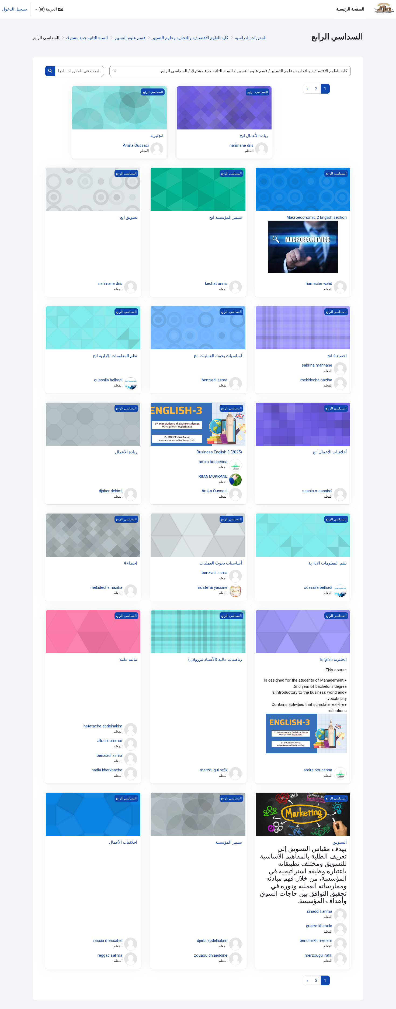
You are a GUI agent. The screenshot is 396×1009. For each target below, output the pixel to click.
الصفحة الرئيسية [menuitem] (350, 9)
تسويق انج (128, 217)
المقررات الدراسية (250, 37)
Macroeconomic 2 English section (317, 217)
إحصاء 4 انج (337, 355)
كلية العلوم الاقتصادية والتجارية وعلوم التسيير (190, 37)
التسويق (340, 842)
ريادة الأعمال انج (254, 135)
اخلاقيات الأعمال (123, 842)
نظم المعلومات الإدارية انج (115, 355)
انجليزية (156, 135)
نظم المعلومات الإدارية (327, 563)
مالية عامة (128, 659)
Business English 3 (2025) (219, 452)
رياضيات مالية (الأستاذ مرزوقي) (215, 659)
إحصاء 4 (130, 563)
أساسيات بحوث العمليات (221, 563)
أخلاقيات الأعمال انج (330, 452)
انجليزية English (333, 659)
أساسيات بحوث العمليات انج (218, 355)
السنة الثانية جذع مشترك (87, 37)
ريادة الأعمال (126, 452)
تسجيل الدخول (14, 9)
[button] (49, 9)
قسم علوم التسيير (129, 37)
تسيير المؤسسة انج (225, 217)
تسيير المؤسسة (228, 842)
